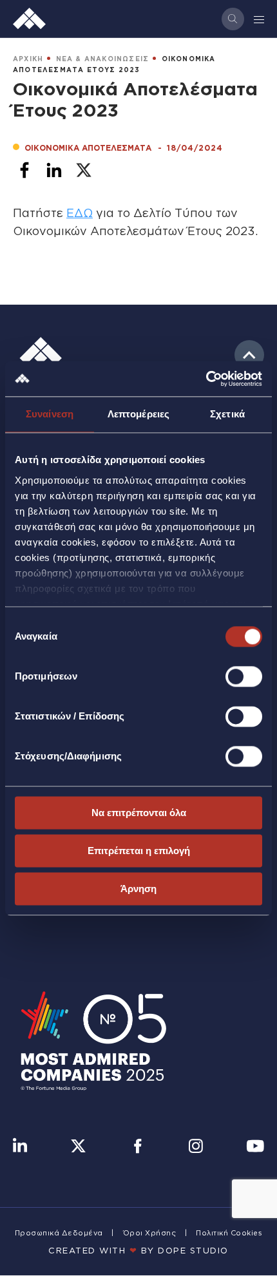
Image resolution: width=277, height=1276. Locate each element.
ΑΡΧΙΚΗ (28, 58)
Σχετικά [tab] (227, 413)
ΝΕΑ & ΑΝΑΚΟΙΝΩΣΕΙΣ (102, 58)
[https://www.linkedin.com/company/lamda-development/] (20, 1147)
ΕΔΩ (79, 212)
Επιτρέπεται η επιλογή (139, 850)
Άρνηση (138, 888)
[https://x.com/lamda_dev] (78, 1147)
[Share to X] (83, 170)
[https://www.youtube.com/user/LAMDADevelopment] (255, 1147)
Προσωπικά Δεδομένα (59, 1233)
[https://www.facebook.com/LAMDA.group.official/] (137, 1147)
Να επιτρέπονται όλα (138, 812)
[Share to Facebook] (24, 170)
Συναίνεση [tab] (49, 413)
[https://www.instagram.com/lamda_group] (196, 1147)
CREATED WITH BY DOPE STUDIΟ (138, 1250)
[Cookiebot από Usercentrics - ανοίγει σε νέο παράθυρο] (205, 378)
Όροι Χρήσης (150, 1233)
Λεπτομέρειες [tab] (138, 413)
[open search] (233, 19)
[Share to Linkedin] (54, 170)
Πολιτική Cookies (229, 1233)
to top (249, 355)
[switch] (243, 676)
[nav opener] (259, 18)
